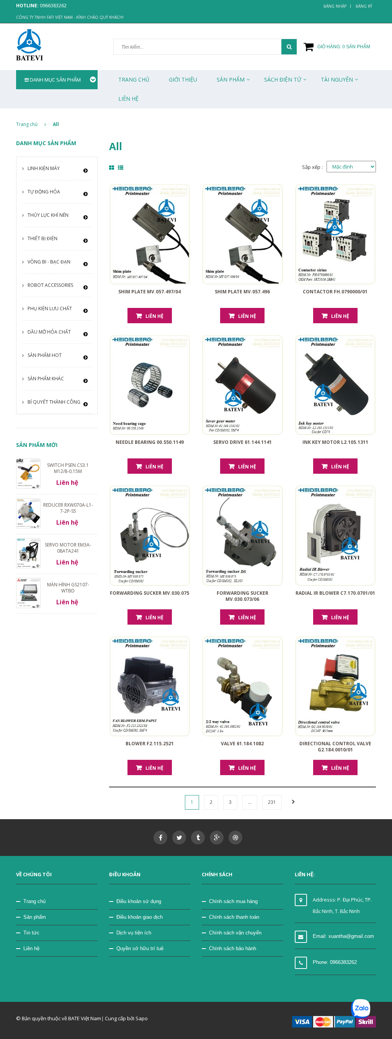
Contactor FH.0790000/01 (335, 291)
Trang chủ (133, 79)
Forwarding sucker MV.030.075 (149, 593)
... (250, 802)
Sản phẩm (231, 79)
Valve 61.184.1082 (242, 743)
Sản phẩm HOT (45, 355)
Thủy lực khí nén (48, 215)
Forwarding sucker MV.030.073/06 (242, 596)
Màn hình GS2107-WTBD (68, 587)
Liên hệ (31, 948)
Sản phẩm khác (46, 378)
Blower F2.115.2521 (150, 743)
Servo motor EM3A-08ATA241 (68, 548)
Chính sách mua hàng (233, 901)
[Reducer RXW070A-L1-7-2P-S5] (28, 512)
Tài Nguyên (337, 79)
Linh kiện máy (44, 168)
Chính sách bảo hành (232, 948)
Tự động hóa (44, 191)
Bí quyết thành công (54, 402)
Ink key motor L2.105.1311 (335, 442)
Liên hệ (154, 316)
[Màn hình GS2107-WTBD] (28, 592)
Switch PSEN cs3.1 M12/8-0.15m (68, 468)
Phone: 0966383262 (335, 962)
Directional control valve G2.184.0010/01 (335, 746)
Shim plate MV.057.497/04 (149, 291)
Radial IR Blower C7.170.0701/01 (335, 593)
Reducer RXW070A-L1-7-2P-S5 (68, 508)
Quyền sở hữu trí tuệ (139, 948)
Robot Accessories (50, 285)
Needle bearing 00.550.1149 (150, 442)
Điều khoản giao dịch (139, 917)
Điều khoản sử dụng (138, 901)
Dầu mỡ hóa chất (49, 332)
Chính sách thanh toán (234, 917)
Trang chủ (34, 901)
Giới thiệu (183, 79)
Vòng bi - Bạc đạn (49, 262)
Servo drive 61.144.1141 (242, 442)
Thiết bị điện (42, 238)
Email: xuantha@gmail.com (343, 936)
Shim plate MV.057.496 (242, 291)
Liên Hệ (128, 98)
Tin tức (31, 933)
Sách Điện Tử (282, 79)
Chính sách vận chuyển (235, 933)
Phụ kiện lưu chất (50, 308)
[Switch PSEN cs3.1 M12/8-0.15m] (28, 473)
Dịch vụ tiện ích (133, 933)
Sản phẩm (34, 917)
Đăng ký (364, 6)
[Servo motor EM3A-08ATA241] (28, 552)
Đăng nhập (334, 6)
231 (272, 802)
